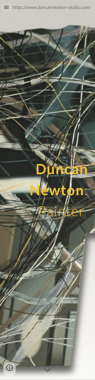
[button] (6, 7)
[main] (47, 190)
